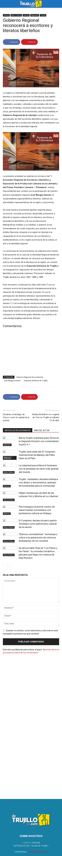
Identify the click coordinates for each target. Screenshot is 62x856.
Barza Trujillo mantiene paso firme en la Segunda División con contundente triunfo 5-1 (39, 441)
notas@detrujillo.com (37, 851)
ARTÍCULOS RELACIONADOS (18, 430)
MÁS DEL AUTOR (42, 430)
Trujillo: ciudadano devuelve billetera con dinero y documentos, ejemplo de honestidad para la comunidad (38, 482)
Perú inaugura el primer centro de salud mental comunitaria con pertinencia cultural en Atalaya (37, 510)
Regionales (34, 15)
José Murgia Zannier (12, 380)
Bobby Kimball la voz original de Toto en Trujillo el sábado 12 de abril (45, 417)
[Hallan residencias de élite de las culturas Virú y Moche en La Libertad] (10, 496)
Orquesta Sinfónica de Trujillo (36, 380)
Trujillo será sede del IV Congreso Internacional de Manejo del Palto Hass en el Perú (37, 455)
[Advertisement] (31, 352)
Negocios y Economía (8, 458)
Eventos (26, 15)
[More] (42, 42)
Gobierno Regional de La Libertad (29, 377)
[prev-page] (4, 565)
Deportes (7, 445)
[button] (5, 4)
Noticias (6, 15)
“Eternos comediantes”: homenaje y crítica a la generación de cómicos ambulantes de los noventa (38, 537)
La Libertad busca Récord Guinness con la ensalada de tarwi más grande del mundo (39, 468)
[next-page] (9, 565)
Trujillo (43, 15)
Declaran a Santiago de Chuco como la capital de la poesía (16, 417)
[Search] (58, 4)
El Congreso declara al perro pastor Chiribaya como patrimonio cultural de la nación (38, 523)
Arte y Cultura (16, 15)
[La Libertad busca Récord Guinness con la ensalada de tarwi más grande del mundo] (10, 469)
